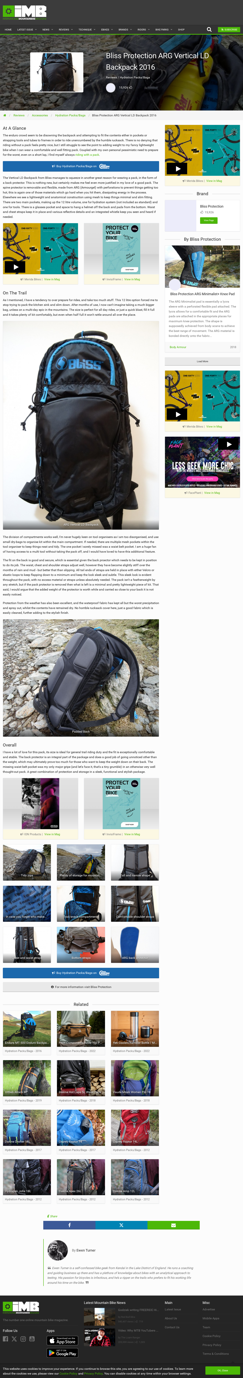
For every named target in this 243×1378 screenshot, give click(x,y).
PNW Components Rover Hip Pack (81, 1043)
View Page (209, 220)
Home (8, 29)
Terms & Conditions (216, 1354)
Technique (85, 29)
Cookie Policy (212, 1336)
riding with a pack (87, 155)
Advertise (209, 1309)
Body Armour (178, 347)
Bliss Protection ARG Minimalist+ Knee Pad (202, 294)
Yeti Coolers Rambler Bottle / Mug (135, 1043)
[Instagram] (24, 1340)
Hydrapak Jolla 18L (18, 1191)
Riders (142, 29)
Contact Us (172, 1327)
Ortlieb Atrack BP (16, 1092)
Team (206, 1327)
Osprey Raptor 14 (70, 1141)
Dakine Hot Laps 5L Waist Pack (80, 1092)
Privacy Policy (212, 1345)
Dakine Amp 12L (124, 1191)
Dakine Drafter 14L (17, 1141)
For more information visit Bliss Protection (82, 987)
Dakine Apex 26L (70, 1191)
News (46, 29)
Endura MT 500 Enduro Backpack (27, 1043)
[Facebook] (6, 1340)
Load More (202, 361)
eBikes (105, 29)
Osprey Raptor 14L (125, 1141)
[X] (15, 1340)
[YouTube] (32, 1340)
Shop (181, 29)
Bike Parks (162, 29)
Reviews (64, 29)
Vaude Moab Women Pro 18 (132, 1092)
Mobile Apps (211, 1318)
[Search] (209, 29)
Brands (123, 29)
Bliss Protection (211, 206)
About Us (171, 1318)
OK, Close (223, 1370)
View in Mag (52, 279)
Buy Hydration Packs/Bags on (76, 166)
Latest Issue (25, 29)
